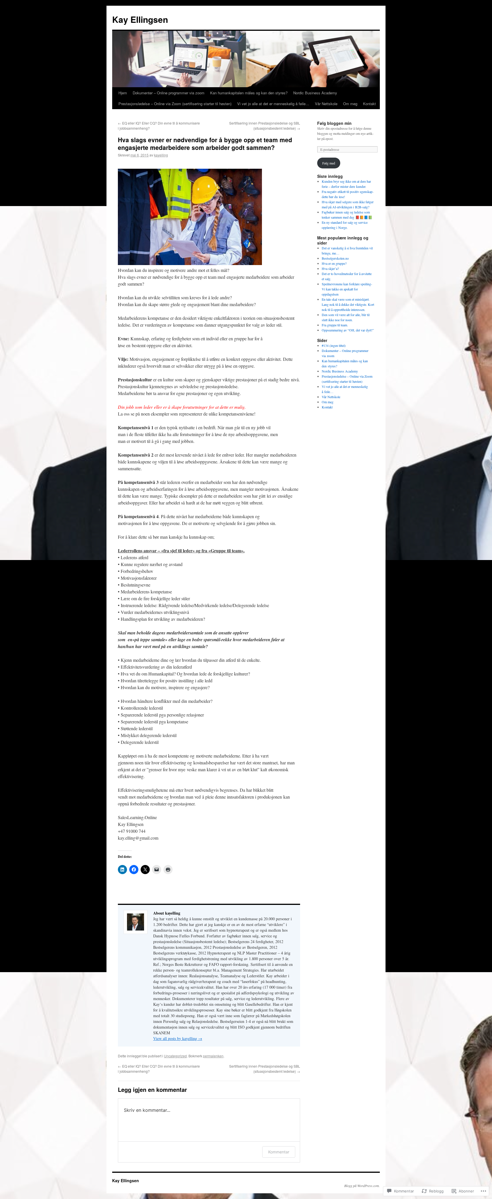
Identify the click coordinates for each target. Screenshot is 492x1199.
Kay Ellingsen (140, 19)
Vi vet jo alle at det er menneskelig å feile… (273, 103)
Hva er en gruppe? (334, 263)
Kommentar (278, 1151)
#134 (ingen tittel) (334, 345)
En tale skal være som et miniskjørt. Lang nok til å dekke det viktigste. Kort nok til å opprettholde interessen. (348, 304)
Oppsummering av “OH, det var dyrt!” (348, 330)
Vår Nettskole (326, 103)
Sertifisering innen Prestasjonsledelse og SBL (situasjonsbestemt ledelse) (264, 126)
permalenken (213, 1055)
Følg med (328, 163)
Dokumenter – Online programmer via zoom (168, 92)
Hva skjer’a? (330, 268)
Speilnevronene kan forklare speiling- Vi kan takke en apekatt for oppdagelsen (347, 289)
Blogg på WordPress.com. (362, 1185)
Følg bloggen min (334, 123)
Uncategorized (175, 1055)
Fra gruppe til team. (335, 325)
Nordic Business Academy (315, 92)
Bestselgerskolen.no (335, 258)
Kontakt (369, 103)
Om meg (350, 103)
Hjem (122, 92)
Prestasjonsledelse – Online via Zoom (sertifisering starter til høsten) (174, 103)
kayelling (161, 154)
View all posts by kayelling (177, 1038)
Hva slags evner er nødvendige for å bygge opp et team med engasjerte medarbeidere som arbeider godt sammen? (205, 143)
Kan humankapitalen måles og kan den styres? (249, 92)
